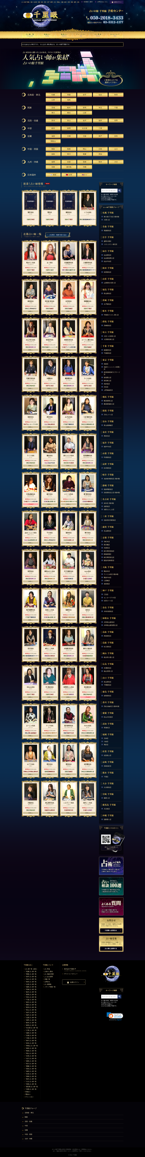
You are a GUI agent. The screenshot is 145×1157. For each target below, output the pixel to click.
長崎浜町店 (107, 766)
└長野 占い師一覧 (30, 1020)
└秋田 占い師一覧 (30, 982)
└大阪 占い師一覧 (30, 1038)
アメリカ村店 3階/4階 (111, 574)
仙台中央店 (107, 261)
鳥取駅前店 (107, 636)
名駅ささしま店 (109, 509)
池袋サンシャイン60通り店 (112, 368)
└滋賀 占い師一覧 (30, 1033)
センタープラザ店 (110, 597)
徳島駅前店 (107, 696)
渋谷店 (106, 387)
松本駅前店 (107, 468)
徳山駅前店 (107, 682)
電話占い (28, 1094)
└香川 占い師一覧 (30, 1063)
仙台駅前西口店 (109, 258)
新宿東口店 (107, 380)
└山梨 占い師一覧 (30, 1017)
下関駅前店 (107, 685)
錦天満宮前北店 (109, 557)
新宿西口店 (107, 377)
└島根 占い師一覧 (30, 1051)
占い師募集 (47, 984)
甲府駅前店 (107, 457)
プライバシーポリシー (71, 974)
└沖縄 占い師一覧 (30, 1089)
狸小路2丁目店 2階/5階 (111, 217)
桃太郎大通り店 (109, 657)
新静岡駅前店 (108, 489)
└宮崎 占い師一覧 (30, 1084)
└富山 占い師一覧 (30, 1010)
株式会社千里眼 (69, 969)
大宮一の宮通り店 (110, 336)
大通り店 (107, 220)
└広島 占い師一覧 (30, 1056)
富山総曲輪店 (108, 425)
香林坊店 (107, 436)
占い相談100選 (49, 974)
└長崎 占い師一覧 (30, 1076)
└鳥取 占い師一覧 (30, 1048)
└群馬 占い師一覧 (30, 994)
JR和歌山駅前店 (109, 622)
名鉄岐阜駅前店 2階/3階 (112, 479)
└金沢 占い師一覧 (30, 1012)
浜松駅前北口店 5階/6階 (112, 492)
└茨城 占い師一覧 (30, 989)
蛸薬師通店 (107, 554)
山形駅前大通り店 (110, 283)
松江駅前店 (107, 647)
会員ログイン (118, 2)
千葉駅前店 (107, 353)
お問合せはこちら (102, 2)
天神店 (106, 738)
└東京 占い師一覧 (30, 1002)
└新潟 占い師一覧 (30, 1007)
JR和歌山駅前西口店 (111, 625)
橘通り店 (107, 798)
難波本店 (107, 571)
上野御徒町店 (108, 390)
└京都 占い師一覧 (30, 1035)
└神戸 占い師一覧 (30, 1040)
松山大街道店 (108, 717)
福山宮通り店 (108, 671)
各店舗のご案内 (88, 2)
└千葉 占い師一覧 (30, 999)
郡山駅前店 (107, 293)
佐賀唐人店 (107, 755)
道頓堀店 (107, 584)
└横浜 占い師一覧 (30, 1005)
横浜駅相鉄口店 (109, 404)
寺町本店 (107, 541)
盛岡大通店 (107, 241)
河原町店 (107, 548)
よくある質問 (48, 976)
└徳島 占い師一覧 (30, 1061)
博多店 (106, 744)
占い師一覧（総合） (31, 969)
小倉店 (106, 741)
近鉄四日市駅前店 (110, 520)
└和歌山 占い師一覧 (31, 1045)
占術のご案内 (48, 971)
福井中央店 (107, 446)
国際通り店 (107, 819)
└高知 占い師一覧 (30, 1068)
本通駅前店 (107, 668)
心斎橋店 (107, 580)
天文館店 (107, 809)
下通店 (106, 777)
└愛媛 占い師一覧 (30, 1066)
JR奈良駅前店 (108, 611)
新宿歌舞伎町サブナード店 (112, 373)
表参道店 (107, 384)
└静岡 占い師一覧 (30, 1025)
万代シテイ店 (108, 414)
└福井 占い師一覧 (30, 1015)
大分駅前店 (107, 787)
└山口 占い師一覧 (30, 1058)
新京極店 (107, 545)
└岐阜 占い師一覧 (30, 1022)
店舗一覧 (47, 979)
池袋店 (106, 364)
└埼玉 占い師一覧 (30, 997)
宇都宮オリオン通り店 (111, 315)
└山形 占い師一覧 (30, 984)
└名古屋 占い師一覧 (31, 1028)
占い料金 (47, 969)
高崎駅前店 (107, 325)
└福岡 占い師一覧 (30, 1071)
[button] (114, 1016)
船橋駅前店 (107, 350)
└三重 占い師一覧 (30, 1030)
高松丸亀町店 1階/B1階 (111, 706)
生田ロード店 (108, 601)
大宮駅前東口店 (109, 339)
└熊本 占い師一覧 (30, 1079)
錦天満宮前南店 (109, 551)
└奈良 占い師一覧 (30, 1043)
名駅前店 (107, 506)
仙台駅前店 (107, 255)
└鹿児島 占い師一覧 (31, 1086)
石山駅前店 (107, 531)
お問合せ (47, 982)
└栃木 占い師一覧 (30, 992)
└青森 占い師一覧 (30, 974)
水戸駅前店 (107, 304)
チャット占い (29, 1097)
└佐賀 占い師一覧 (30, 1074)
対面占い (28, 1092)
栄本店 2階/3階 (109, 503)
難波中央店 (107, 577)
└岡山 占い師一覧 (30, 1053)
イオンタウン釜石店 (110, 244)
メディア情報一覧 (50, 987)
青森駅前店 (107, 230)
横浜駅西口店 (108, 401)
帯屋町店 (107, 728)
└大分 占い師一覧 (30, 1081)
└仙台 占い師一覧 (30, 979)
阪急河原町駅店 (109, 560)
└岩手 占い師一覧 (30, 976)
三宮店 (106, 594)
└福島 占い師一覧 (30, 987)
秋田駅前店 (107, 272)
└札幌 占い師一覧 (30, 971)
